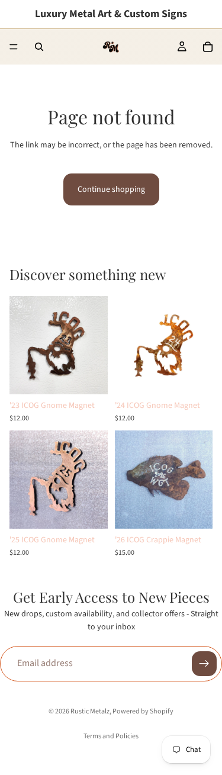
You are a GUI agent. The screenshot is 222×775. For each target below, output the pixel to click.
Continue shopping (111, 189)
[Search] (39, 47)
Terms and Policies (111, 736)
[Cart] (208, 47)
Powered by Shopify (142, 711)
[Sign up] (204, 663)
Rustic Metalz (90, 711)
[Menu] (13, 46)
